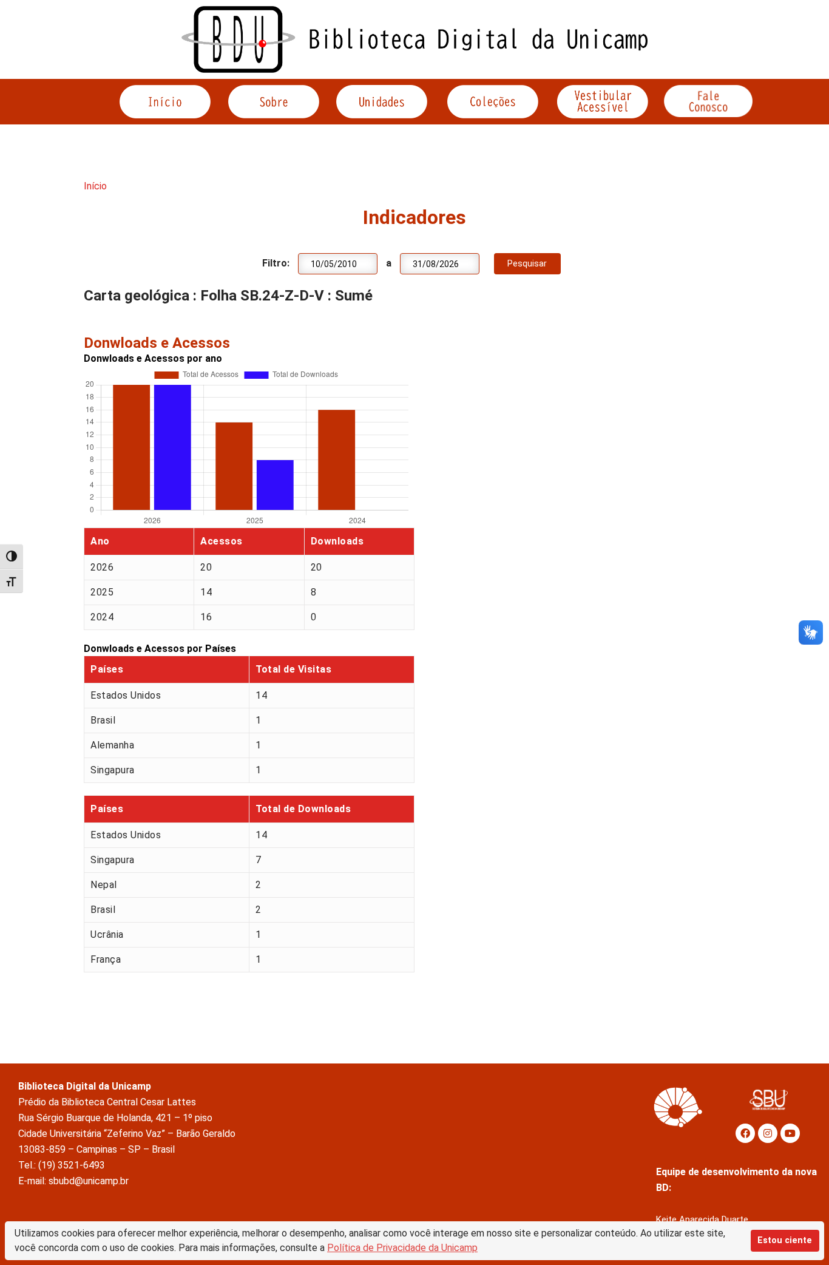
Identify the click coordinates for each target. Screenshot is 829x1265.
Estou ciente (784, 1240)
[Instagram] (767, 1133)
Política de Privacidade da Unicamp (402, 1247)
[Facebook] (745, 1133)
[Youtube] (790, 1133)
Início (95, 186)
